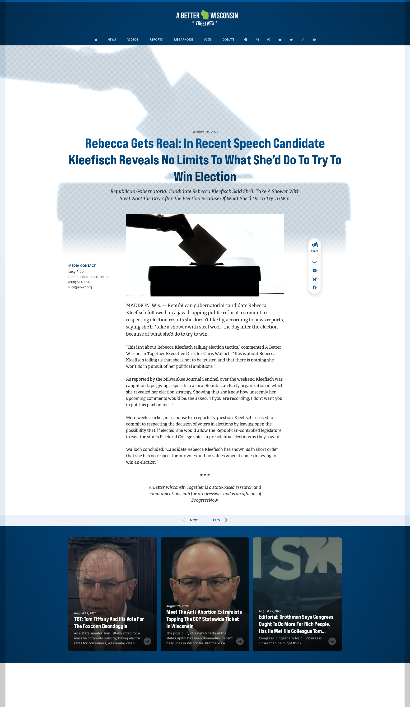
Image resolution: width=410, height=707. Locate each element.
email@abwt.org (192, 691)
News (111, 39)
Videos (132, 39)
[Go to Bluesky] (280, 39)
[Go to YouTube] (314, 39)
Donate (228, 39)
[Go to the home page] (96, 39)
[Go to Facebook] (246, 39)
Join (207, 39)
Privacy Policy (205, 697)
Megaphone (183, 39)
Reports (156, 39)
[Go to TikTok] (302, 39)
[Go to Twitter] (291, 39)
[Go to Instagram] (257, 39)
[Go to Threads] (268, 39)
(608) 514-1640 (219, 691)
